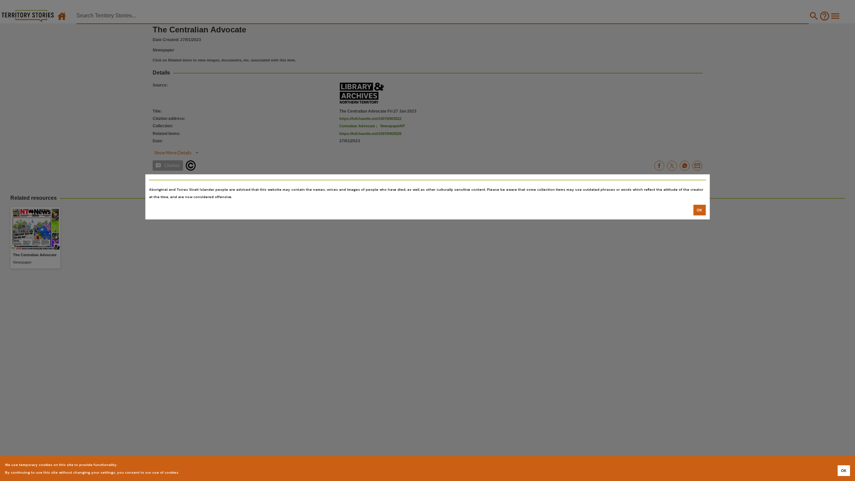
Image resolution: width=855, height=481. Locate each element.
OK (699, 210)
